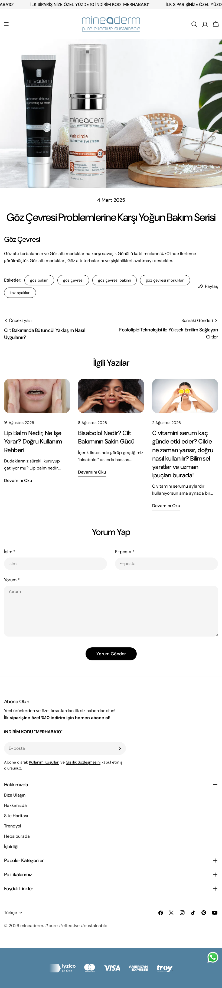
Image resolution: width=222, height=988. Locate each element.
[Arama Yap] (194, 24)
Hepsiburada (17, 836)
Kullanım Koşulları (44, 762)
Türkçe (10, 912)
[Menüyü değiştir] (6, 24)
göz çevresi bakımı (114, 280)
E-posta (125, 552)
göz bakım (39, 280)
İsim (9, 552)
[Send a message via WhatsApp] (213, 957)
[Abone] (119, 748)
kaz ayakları (20, 292)
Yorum (12, 580)
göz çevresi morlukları (165, 280)
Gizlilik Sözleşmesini (83, 762)
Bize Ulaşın (14, 795)
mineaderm (31, 925)
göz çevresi (73, 280)
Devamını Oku (18, 480)
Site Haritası (16, 816)
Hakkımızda (15, 805)
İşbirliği (11, 846)
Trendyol (12, 826)
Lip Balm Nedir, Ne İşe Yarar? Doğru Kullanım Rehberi (33, 441)
